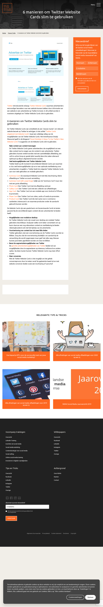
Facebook (57, 440)
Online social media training (14, 457)
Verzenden (82, 88)
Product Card (14, 199)
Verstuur (11, 518)
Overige (56, 454)
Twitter (9, 106)
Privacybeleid (46, 533)
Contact (56, 480)
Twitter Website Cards (38, 106)
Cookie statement (56, 533)
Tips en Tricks (11, 33)
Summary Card (14, 176)
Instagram (57, 447)
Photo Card (13, 186)
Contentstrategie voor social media (16, 451)
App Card (12, 191)
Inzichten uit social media (13, 444)
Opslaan (90, 597)
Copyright (73, 533)
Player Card (13, 196)
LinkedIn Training (11, 440)
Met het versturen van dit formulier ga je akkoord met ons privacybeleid (87, 80)
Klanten (56, 477)
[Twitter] (35, 92)
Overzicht (9, 437)
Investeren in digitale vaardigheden (17, 461)
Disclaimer (66, 533)
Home (4, 33)
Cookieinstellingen (75, 597)
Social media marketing (13, 447)
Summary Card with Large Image (21, 181)
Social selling (10, 454)
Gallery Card (13, 189)
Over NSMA (57, 473)
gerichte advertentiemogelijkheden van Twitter (28, 246)
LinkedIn (56, 444)
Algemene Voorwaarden (34, 533)
